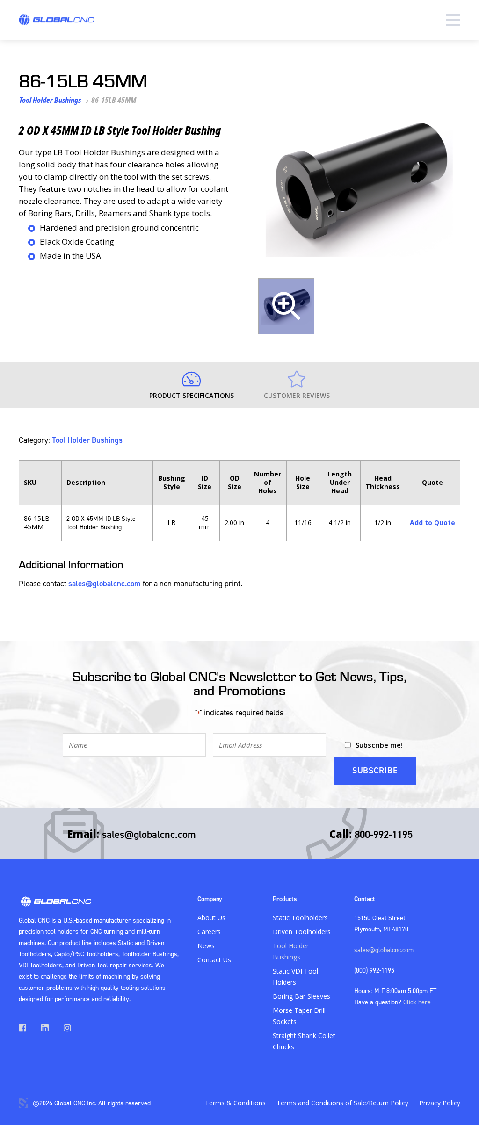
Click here (417, 1002)
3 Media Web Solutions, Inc (23, 1103)
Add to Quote (432, 522)
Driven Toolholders (302, 931)
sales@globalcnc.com (104, 583)
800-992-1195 (384, 834)
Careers (209, 931)
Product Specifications (191, 395)
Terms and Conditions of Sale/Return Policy (342, 1102)
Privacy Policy (439, 1102)
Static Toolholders (300, 917)
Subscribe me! (379, 745)
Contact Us (214, 959)
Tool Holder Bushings (50, 100)
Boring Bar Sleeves (301, 996)
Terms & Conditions (235, 1102)
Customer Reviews (297, 395)
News (206, 945)
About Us (211, 917)
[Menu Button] (453, 20)
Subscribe (375, 770)
